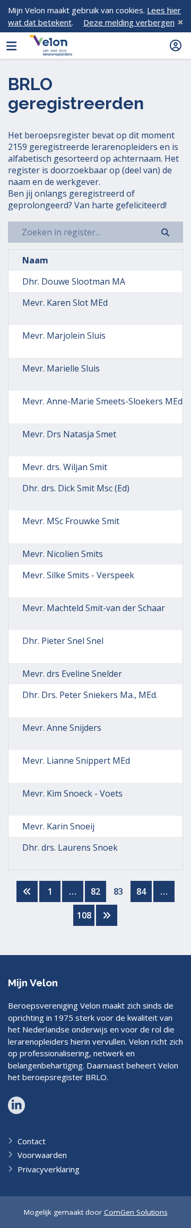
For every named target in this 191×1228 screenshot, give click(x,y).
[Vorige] (27, 891)
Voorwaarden (42, 1155)
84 (141, 891)
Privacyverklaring (49, 1169)
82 (95, 891)
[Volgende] (106, 915)
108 (84, 915)
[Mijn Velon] (51, 45)
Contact (32, 1141)
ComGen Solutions (136, 1212)
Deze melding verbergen (129, 22)
